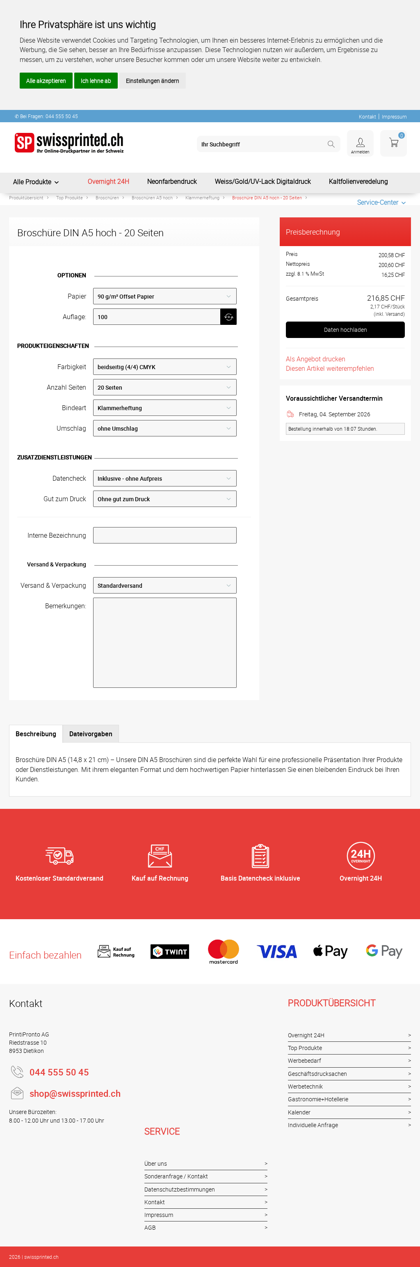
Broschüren (107, 197)
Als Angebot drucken (315, 358)
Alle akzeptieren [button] (46, 80)
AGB (150, 1227)
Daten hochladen (345, 329)
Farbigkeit (71, 366)
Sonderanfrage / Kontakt (176, 1176)
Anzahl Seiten (66, 387)
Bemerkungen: (65, 605)
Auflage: (74, 316)
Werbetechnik (305, 1086)
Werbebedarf (304, 1060)
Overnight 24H (108, 181)
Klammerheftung (202, 197)
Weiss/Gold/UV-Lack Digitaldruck (263, 181)
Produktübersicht (26, 197)
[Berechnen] (228, 316)
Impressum (394, 116)
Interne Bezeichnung (56, 535)
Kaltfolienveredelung (358, 181)
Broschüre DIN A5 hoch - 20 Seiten (267, 197)
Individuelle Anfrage (313, 1125)
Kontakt (367, 116)
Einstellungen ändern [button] (152, 80)
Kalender (299, 1112)
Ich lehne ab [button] (96, 80)
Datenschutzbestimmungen (179, 1189)
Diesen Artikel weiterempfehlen (330, 368)
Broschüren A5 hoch (152, 197)
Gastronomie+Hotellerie (318, 1099)
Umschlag (71, 428)
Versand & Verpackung (53, 585)
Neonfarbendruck (172, 181)
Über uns (155, 1163)
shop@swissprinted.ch (75, 1093)
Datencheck (69, 478)
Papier (77, 296)
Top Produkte (69, 197)
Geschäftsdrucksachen (317, 1074)
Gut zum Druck (64, 498)
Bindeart (74, 407)
